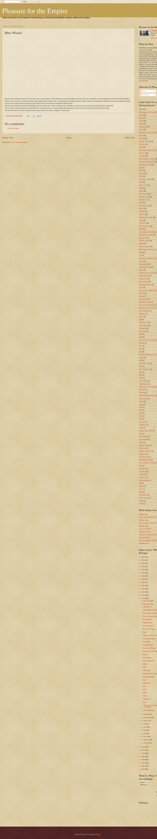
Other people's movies (146, 159)
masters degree (144, 246)
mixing (141, 401)
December (146, 601)
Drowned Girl (143, 299)
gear (140, 349)
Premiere (142, 390)
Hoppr (141, 442)
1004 (140, 229)
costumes (142, 477)
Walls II (145, 664)
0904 (140, 109)
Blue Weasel (147, 658)
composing (142, 471)
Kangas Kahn (143, 514)
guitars (141, 208)
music (141, 261)
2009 (143, 756)
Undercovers (147, 699)
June (145, 727)
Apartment (142, 238)
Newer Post (7, 138)
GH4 (140, 433)
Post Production (144, 369)
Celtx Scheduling (148, 710)
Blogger (98, 834)
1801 (140, 337)
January (146, 743)
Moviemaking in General (147, 112)
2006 (143, 766)
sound (141, 287)
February (146, 740)
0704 (140, 188)
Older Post (129, 138)
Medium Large (143, 520)
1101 (140, 129)
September (147, 717)
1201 (140, 147)
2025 (143, 560)
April (145, 733)
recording (142, 156)
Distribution (143, 200)
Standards (142, 328)
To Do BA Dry (147, 619)
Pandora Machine (145, 302)
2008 (143, 760)
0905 (140, 375)
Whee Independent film (146, 395)
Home (69, 138)
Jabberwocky (143, 384)
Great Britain (143, 436)
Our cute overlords (145, 529)
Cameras (142, 422)
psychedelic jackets (145, 235)
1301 (140, 182)
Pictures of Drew (144, 141)
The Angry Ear (144, 457)
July (144, 724)
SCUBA (141, 211)
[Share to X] (36, 116)
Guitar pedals (143, 439)
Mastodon (145, 81)
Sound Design (143, 325)
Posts (144, 91)
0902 (140, 410)
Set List (145, 654)
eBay (144, 632)
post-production (144, 226)
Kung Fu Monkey (144, 537)
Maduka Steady (144, 445)
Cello (140, 378)
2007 (143, 763)
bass (140, 346)
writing (141, 404)
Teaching (142, 393)
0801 (140, 118)
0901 (140, 407)
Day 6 (145, 702)
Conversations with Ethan (147, 232)
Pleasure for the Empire (35, 10)
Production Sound (145, 179)
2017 (143, 586)
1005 (140, 413)
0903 (140, 334)
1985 (140, 419)
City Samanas (143, 206)
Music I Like (143, 185)
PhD (140, 252)
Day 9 (145, 680)
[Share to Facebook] (38, 116)
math (140, 492)
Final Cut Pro (143, 322)
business (142, 153)
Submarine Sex (144, 543)
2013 (143, 598)
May (145, 730)
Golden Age (146, 670)
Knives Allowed (148, 645)
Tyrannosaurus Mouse (146, 162)
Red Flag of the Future (146, 308)
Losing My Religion (149, 638)
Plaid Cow (142, 448)
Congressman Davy (145, 431)
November (146, 604)
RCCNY (141, 293)
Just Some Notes (148, 677)
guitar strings (143, 281)
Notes (141, 270)
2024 (143, 563)
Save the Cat (143, 194)
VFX (140, 466)
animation (142, 468)
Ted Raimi (142, 223)
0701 (140, 115)
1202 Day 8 (146, 683)
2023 (143, 566)
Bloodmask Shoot (145, 165)
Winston (141, 214)
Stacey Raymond (148, 661)
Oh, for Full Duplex (149, 629)
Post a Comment (13, 128)
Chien (141, 428)
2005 (143, 769)
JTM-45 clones (144, 241)
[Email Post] (27, 116)
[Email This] (32, 116)
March (145, 736)
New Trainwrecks (148, 626)
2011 (143, 750)
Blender (141, 296)
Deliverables (143, 264)
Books (141, 316)
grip (140, 483)
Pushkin (141, 144)
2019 (143, 579)
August (145, 720)
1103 (140, 416)
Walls (144, 667)
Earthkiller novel (144, 363)
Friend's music (144, 197)
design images (144, 480)
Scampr (141, 343)
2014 (143, 595)
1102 (140, 170)
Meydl (141, 191)
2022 (143, 570)
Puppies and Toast (145, 451)
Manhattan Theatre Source (148, 150)
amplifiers (142, 314)
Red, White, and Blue (150, 613)
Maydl (141, 244)
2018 (143, 582)
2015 (143, 592)
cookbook (142, 474)
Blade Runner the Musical (147, 249)
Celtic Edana (143, 381)
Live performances (145, 284)
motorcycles (143, 495)
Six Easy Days (144, 311)
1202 (140, 176)
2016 (143, 589)
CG (140, 255)
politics (141, 173)
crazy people (143, 398)
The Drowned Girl (145, 460)
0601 (140, 372)
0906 (140, 360)
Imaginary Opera (144, 267)
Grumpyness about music (147, 258)
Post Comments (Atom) (19, 142)
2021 (143, 573)
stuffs (141, 504)
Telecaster (142, 454)
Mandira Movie (148, 623)
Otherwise (142, 127)
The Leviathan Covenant (147, 463)
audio (141, 220)
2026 (143, 557)
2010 (143, 753)
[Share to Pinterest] (40, 116)
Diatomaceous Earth (146, 217)
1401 (140, 203)
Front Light (146, 642)
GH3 (140, 352)
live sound (142, 331)
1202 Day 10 (147, 607)
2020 (143, 576)
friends (141, 358)
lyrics (141, 489)
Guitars (145, 696)
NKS (140, 366)
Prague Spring (143, 276)
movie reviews (144, 498)
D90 (140, 319)
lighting (141, 486)
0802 (140, 121)
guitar (141, 135)
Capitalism (142, 425)
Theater (141, 138)
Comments (145, 95)
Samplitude (143, 279)
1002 (140, 124)
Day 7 (145, 689)
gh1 (140, 168)
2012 (143, 747)
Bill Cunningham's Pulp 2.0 (148, 540)
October (146, 714)
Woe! (144, 686)
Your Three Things (149, 648)
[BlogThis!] (34, 116)
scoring (141, 501)
